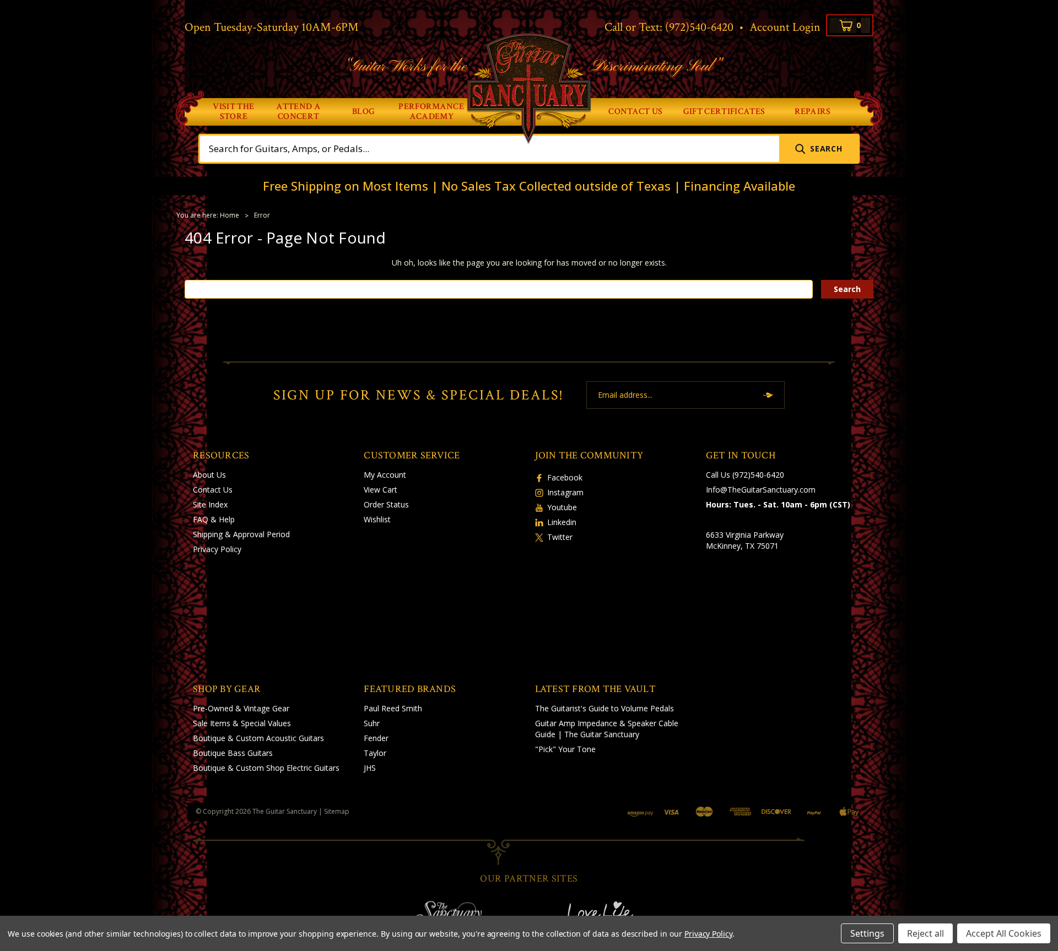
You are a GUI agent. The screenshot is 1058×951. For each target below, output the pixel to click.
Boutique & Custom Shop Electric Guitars (266, 768)
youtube (562, 507)
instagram (565, 492)
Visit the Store (233, 111)
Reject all (925, 933)
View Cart (380, 489)
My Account (385, 474)
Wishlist (377, 519)
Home (229, 215)
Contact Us (635, 111)
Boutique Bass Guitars (233, 753)
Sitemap (336, 811)
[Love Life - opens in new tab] (610, 913)
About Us (209, 474)
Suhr (372, 723)
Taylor (375, 753)
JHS (370, 768)
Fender (376, 738)
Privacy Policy (217, 549)
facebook (564, 477)
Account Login (785, 27)
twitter (560, 537)
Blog (363, 111)
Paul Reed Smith (393, 708)
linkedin (561, 522)
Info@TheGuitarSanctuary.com (761, 489)
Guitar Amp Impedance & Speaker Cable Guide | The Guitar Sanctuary (606, 728)
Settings (867, 933)
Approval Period (261, 534)
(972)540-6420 (699, 27)
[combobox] (489, 149)
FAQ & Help (214, 519)
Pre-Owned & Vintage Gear (241, 708)
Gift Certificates (724, 111)
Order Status (386, 504)
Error (262, 215)
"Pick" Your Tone (565, 749)
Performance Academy (431, 111)
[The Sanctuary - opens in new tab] (447, 913)
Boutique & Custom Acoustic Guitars (258, 738)
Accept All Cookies (1003, 933)
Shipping (208, 534)
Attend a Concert (298, 111)
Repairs (813, 111)
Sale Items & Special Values (242, 723)
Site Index (210, 504)
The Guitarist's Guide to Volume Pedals (604, 708)
